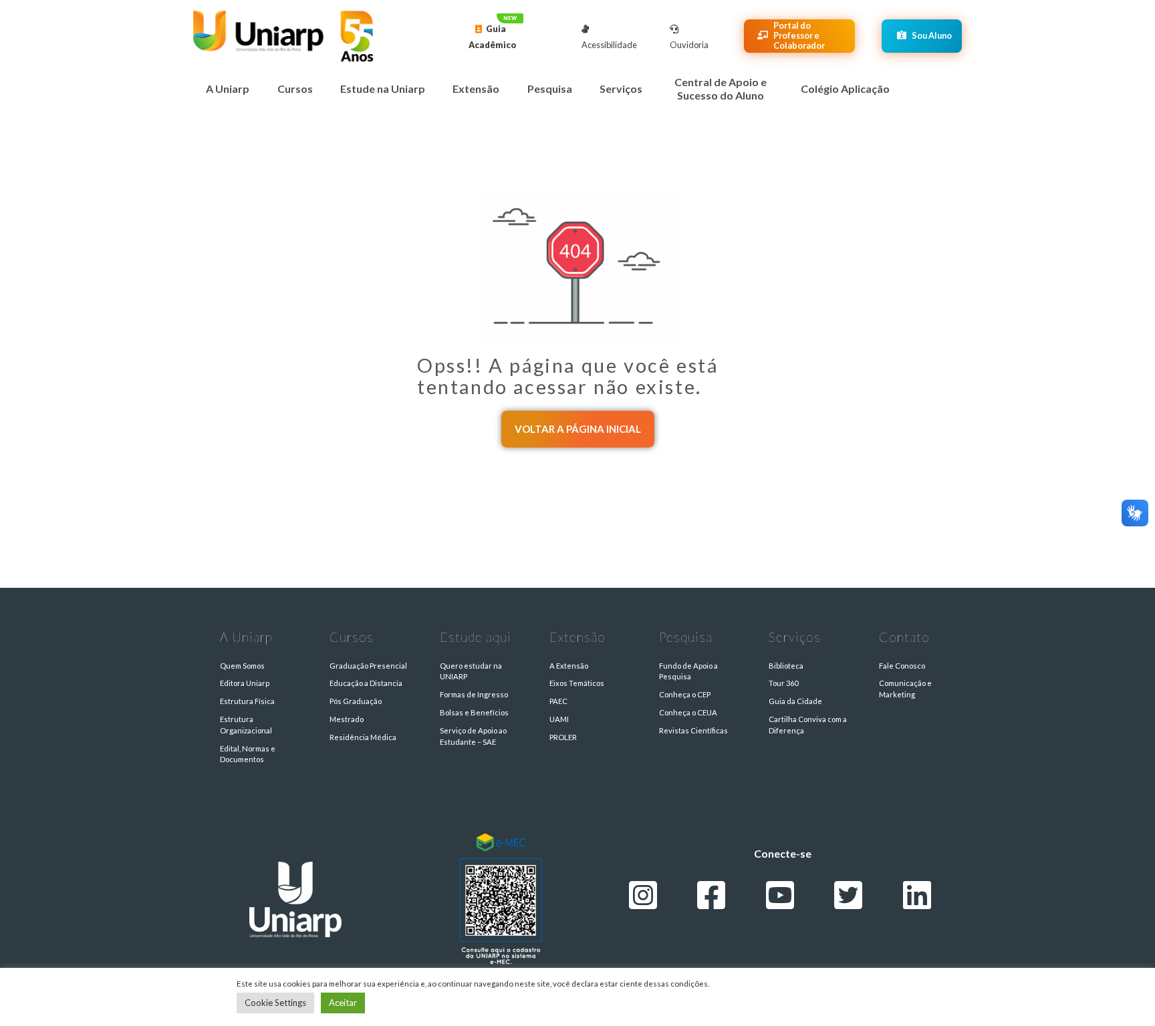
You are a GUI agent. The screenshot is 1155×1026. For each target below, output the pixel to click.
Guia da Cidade (795, 701)
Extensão (476, 88)
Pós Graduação (356, 701)
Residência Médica (363, 737)
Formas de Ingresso (474, 694)
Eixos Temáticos (576, 683)
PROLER (563, 737)
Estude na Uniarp (382, 88)
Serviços (621, 88)
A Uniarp (227, 88)
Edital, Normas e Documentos (247, 754)
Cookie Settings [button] (275, 1002)
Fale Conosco (902, 665)
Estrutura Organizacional (246, 725)
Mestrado (347, 719)
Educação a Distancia (366, 683)
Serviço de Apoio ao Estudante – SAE (473, 736)
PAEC (558, 701)
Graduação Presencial (368, 665)
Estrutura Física (247, 701)
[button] (577, 429)
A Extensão (568, 665)
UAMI (559, 719)
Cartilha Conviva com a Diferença (808, 725)
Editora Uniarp (244, 683)
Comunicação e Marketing (905, 689)
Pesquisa (549, 88)
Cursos (295, 88)
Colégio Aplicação (845, 88)
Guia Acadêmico (493, 36)
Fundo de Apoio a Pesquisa (688, 671)
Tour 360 (783, 683)
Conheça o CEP (685, 694)
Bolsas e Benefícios (474, 712)
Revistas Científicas (693, 730)
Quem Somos (242, 665)
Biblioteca (786, 665)
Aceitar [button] (343, 1002)
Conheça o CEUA (688, 712)
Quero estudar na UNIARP (471, 671)
